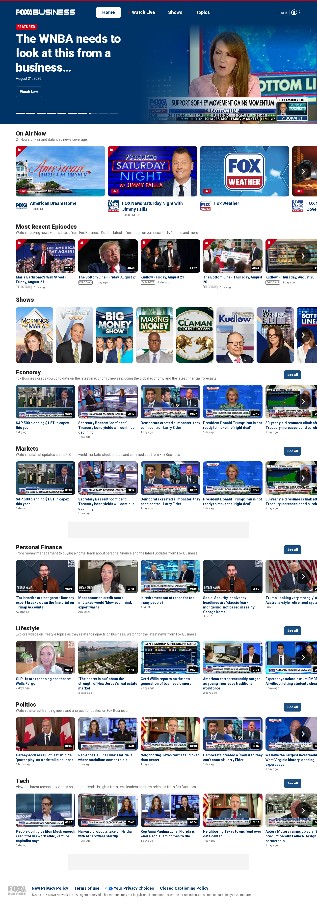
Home (108, 12)
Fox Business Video (45, 12)
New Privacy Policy (50, 888)
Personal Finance (39, 547)
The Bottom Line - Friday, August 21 (107, 277)
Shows (175, 12)
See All (292, 375)
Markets (27, 448)
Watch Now (29, 92)
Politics (26, 704)
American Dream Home (53, 203)
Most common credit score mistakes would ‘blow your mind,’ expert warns (105, 602)
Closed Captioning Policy (184, 888)
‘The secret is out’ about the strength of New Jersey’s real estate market (107, 683)
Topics (203, 12)
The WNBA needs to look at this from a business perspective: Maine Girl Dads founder (68, 67)
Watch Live (143, 12)
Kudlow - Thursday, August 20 (289, 277)
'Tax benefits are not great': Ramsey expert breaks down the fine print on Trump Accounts (45, 602)
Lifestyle (27, 628)
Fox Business (17, 890)
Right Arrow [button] (303, 171)
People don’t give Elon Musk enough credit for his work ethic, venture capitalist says (45, 836)
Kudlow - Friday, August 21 (162, 277)
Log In (283, 12)
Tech (22, 780)
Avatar (294, 12)
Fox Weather (226, 203)
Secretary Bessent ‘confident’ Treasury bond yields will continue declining (106, 427)
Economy (28, 372)
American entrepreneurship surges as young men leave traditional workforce (232, 683)
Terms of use (87, 888)
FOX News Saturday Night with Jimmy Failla (152, 206)
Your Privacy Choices (134, 888)
